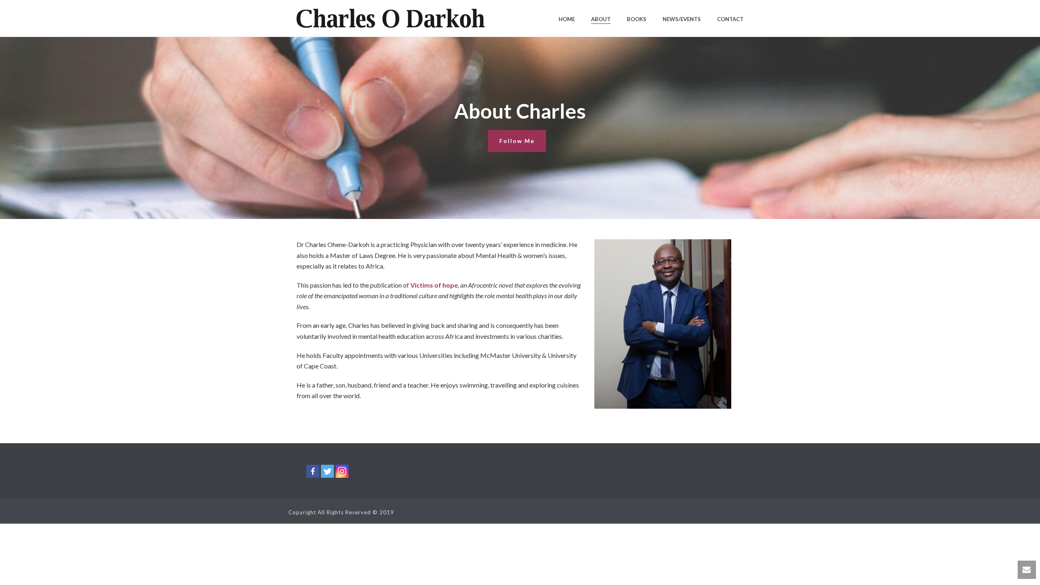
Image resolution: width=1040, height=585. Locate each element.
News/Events (682, 19)
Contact (730, 19)
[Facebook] (312, 471)
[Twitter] (327, 471)
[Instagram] (342, 471)
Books (636, 19)
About (601, 19)
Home (567, 19)
